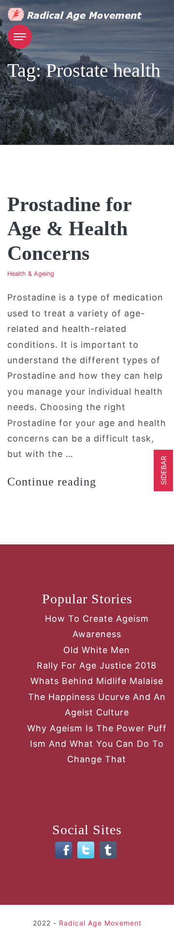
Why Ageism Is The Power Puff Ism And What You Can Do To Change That (97, 744)
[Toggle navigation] (20, 37)
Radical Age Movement (100, 923)
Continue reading (51, 481)
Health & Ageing (30, 273)
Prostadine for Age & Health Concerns (69, 228)
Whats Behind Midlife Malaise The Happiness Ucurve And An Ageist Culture (97, 696)
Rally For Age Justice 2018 (97, 665)
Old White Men (96, 650)
